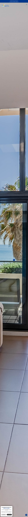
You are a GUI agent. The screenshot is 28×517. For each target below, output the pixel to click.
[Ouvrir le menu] (27, 4)
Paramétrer (3, 514)
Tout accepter (9, 514)
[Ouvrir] (14, 260)
